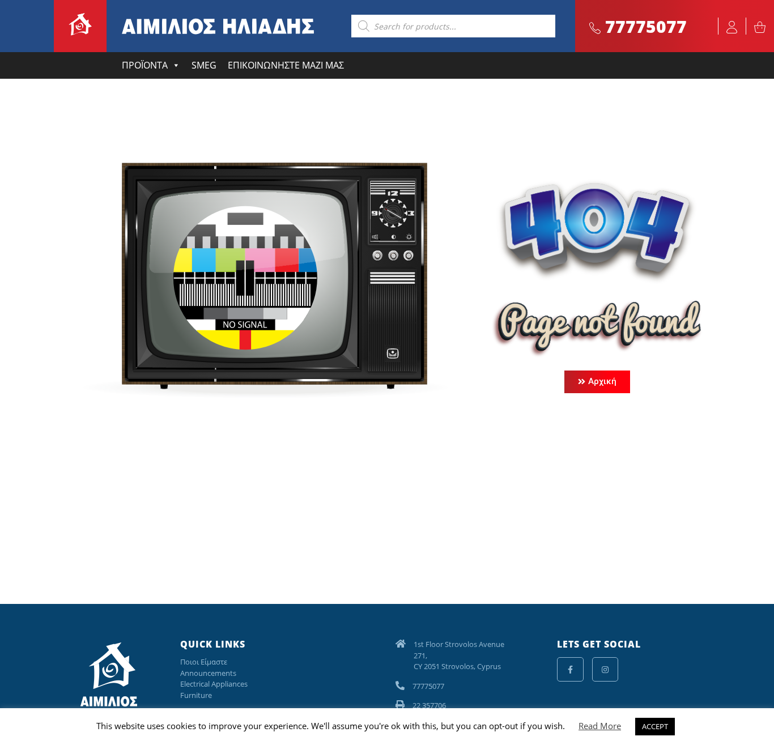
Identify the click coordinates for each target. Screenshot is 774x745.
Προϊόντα (145, 65)
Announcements (208, 673)
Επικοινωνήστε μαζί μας (286, 65)
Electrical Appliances (214, 684)
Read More (600, 725)
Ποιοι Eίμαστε (203, 662)
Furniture (196, 695)
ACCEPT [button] (655, 726)
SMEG (204, 65)
